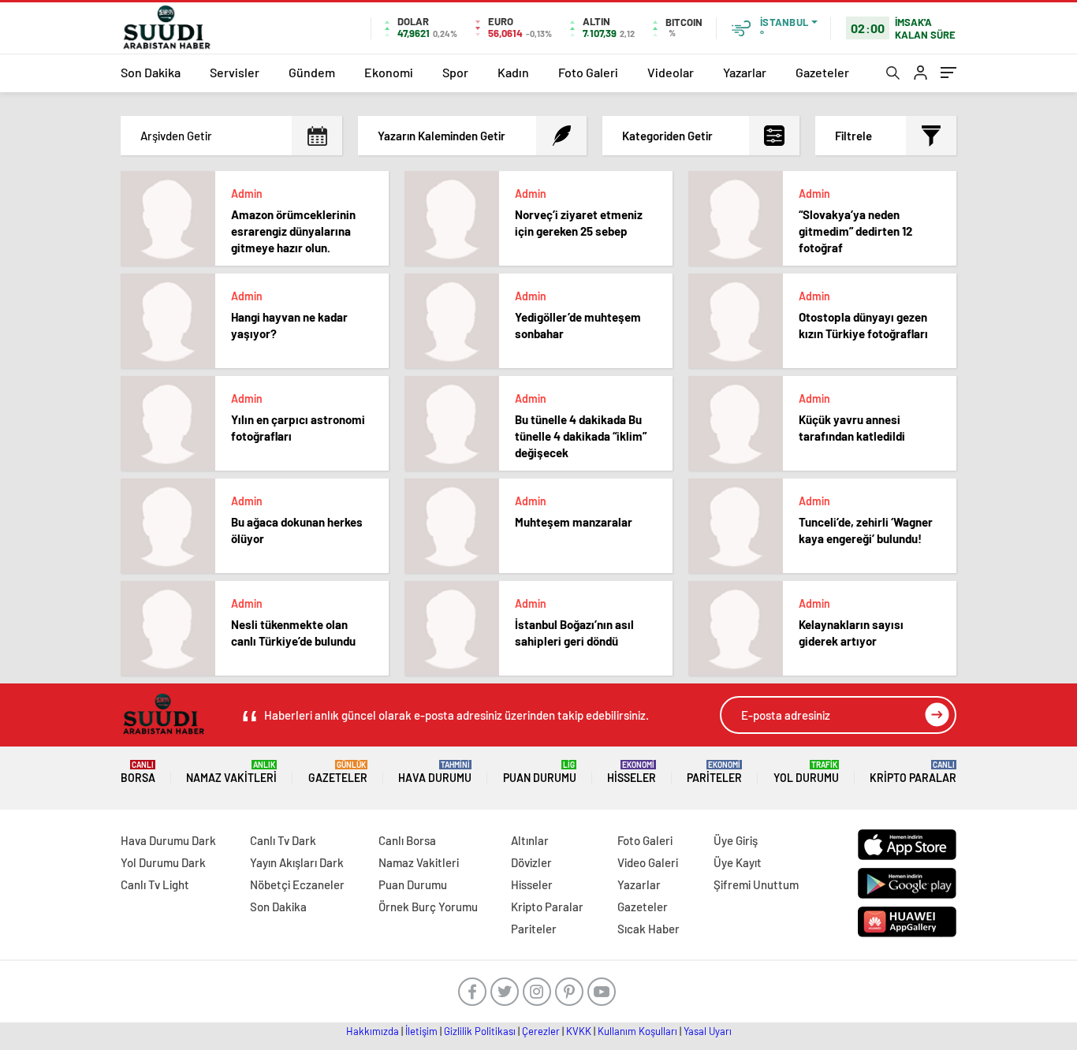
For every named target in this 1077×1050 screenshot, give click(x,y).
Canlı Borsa (407, 840)
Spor (455, 72)
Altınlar (530, 840)
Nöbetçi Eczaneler (297, 884)
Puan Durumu (539, 772)
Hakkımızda (372, 1031)
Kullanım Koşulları (637, 1031)
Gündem (312, 72)
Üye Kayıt (738, 862)
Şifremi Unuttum (756, 884)
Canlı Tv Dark (283, 840)
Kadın (513, 72)
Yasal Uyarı (708, 1031)
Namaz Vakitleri (231, 772)
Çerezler (541, 1031)
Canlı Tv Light (155, 884)
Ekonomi (388, 72)
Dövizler (531, 862)
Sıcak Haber (648, 929)
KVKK (578, 1031)
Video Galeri (647, 862)
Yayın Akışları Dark (297, 862)
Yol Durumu (806, 772)
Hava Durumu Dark (168, 840)
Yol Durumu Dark (163, 862)
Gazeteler (822, 72)
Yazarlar (744, 72)
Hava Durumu (434, 772)
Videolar (670, 72)
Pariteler (714, 772)
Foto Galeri (588, 72)
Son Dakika (151, 72)
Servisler (234, 72)
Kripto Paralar (913, 772)
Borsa (138, 772)
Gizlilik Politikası (480, 1031)
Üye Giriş (736, 840)
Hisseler (631, 772)
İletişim (421, 1031)
